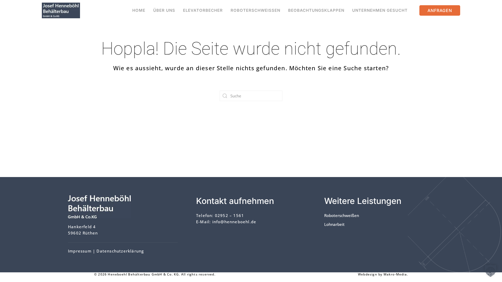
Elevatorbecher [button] (203, 10)
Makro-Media (395, 274)
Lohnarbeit (334, 224)
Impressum (80, 251)
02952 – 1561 (229, 215)
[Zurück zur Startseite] (61, 10)
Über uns (164, 10)
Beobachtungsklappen (316, 10)
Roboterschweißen (255, 10)
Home (138, 10)
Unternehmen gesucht (380, 10)
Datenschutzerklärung (120, 251)
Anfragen (439, 10)
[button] (490, 270)
